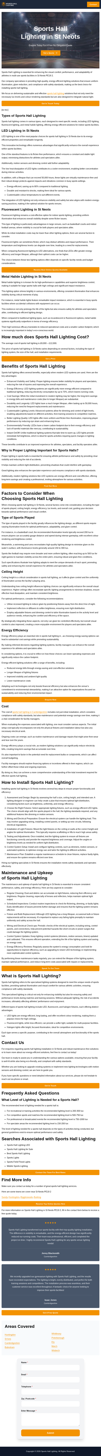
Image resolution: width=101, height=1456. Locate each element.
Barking (37, 1197)
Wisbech (56, 1350)
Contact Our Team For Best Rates (50, 1172)
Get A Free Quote (50, 1313)
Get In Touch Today (50, 103)
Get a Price (50, 359)
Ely (53, 1342)
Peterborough (58, 1338)
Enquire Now (50, 700)
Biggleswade (27, 1197)
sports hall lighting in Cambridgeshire (29, 712)
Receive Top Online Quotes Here (50, 1204)
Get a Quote (48, 53)
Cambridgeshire (12, 1343)
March (54, 1346)
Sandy (4, 1197)
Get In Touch (50, 1086)
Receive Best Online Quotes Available (50, 270)
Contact (93, 4)
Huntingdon (14, 1197)
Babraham (9, 1347)
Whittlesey (56, 1334)
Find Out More (50, 486)
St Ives (8, 1339)
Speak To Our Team (50, 968)
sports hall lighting (55, 93)
